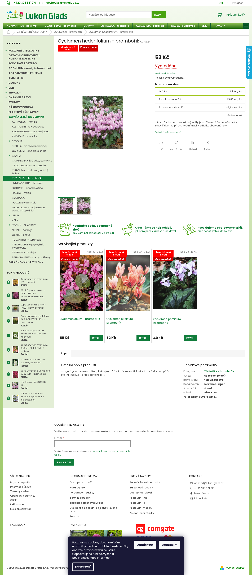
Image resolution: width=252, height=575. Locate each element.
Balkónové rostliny (141, 487)
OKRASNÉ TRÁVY (19, 97)
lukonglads (200, 498)
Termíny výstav (19, 491)
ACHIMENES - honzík (24, 121)
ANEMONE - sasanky (24, 136)
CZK (221, 3)
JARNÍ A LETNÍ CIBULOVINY (26, 117)
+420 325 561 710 (204, 488)
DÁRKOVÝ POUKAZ (20, 107)
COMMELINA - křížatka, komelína (32, 160)
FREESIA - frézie (21, 193)
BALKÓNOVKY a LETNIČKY (25, 262)
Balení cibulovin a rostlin (145, 482)
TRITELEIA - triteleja (24, 252)
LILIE (11, 88)
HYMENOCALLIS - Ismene (27, 183)
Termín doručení (80, 498)
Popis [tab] (64, 353)
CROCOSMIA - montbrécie (29, 165)
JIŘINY (15, 215)
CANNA (16, 155)
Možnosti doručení (166, 73)
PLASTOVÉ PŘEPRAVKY (23, 112)
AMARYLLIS (16, 78)
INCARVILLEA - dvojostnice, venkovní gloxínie (28, 209)
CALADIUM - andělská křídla (29, 151)
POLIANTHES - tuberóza (26, 239)
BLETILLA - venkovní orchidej (29, 146)
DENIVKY (14, 83)
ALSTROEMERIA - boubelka (28, 126)
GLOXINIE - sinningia (24, 202)
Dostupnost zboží (81, 482)
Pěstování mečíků (141, 508)
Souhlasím (169, 545)
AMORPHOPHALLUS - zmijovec (30, 131)
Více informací (100, 558)
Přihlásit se (64, 462)
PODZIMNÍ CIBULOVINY (23, 50)
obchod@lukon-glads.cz (209, 483)
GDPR (13, 500)
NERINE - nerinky (22, 230)
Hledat (158, 14)
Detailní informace (166, 132)
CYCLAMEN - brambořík (26, 178)
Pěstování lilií (138, 503)
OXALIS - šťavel (21, 235)
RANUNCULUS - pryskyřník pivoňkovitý (28, 246)
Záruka (74, 516)
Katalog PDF (77, 487)
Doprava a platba (20, 482)
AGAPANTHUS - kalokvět (25, 73)
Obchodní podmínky (22, 495)
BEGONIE (17, 141)
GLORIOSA (18, 197)
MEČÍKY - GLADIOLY (24, 225)
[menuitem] (22, 26)
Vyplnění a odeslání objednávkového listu (93, 509)
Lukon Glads (201, 493)
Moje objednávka (20, 509)
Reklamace (17, 504)
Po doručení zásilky (82, 492)
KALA (15, 220)
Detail (96, 338)
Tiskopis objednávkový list (86, 503)
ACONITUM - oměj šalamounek (29, 68)
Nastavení (83, 567)
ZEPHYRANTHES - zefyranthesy (31, 257)
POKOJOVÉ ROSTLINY (22, 63)
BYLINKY (14, 102)
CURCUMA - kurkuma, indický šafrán (30, 171)
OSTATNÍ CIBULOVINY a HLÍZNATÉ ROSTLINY (24, 57)
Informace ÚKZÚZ (20, 487)
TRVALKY (14, 92)
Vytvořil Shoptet (235, 567)
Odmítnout (145, 545)
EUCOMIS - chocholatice (27, 188)
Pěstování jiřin (138, 498)
